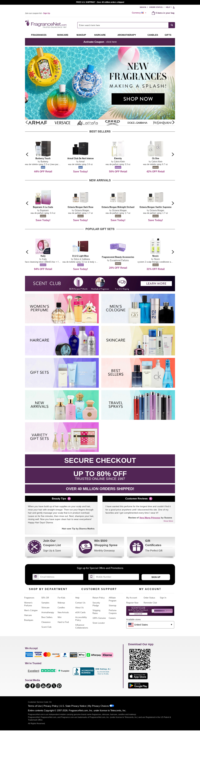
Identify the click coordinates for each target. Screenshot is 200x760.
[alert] (139, 13)
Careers (112, 618)
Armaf (82, 161)
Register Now (132, 603)
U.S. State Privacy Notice (73, 706)
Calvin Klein (119, 161)
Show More (168, 521)
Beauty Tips (59, 498)
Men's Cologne (31, 610)
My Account (131, 598)
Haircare (100, 35)
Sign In (143, 7)
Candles (61, 607)
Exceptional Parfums (119, 260)
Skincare (62, 35)
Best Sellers (46, 617)
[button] (173, 122)
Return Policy (98, 598)
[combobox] (126, 25)
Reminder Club (150, 603)
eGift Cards (80, 612)
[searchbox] (123, 25)
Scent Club (46, 627)
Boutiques (28, 620)
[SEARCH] (172, 25)
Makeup (81, 35)
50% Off (45, 598)
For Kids (61, 598)
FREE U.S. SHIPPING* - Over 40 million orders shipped (100, 2)
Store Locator (98, 623)
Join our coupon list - (37, 13)
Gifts (168, 35)
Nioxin (157, 259)
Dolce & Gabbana (82, 259)
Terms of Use (35, 706)
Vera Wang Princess (149, 517)
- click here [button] (100, 41)
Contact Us (80, 603)
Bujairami (44, 210)
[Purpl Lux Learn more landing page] (150, 612)
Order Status (155, 7)
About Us (79, 607)
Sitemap (112, 605)
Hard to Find (63, 622)
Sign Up (155, 577)
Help (168, 7)
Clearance (45, 622)
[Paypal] (65, 655)
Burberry (44, 161)
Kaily (44, 259)
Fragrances (38, 35)
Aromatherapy (47, 612)
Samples (45, 603)
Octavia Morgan (82, 210)
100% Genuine (99, 618)
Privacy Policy (51, 706)
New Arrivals (63, 612)
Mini (59, 617)
